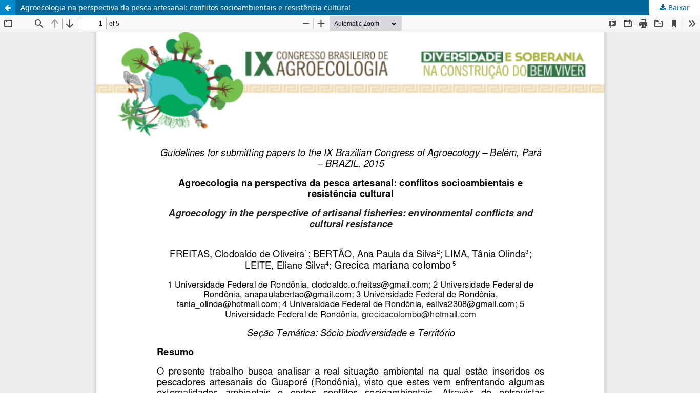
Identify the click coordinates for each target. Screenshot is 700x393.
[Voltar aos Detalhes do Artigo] (7, 7)
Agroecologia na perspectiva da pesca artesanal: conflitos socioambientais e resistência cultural (185, 7)
